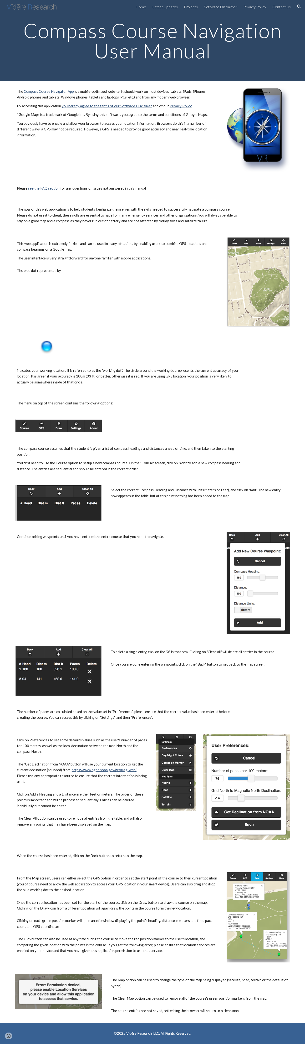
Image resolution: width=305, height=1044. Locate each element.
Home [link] (141, 7)
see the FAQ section (44, 188)
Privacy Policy (181, 106)
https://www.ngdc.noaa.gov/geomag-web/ (104, 770)
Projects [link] (191, 7)
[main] (152, 40)
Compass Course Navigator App (49, 91)
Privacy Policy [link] (255, 7)
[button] (299, 6)
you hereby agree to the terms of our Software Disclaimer (107, 106)
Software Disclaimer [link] (220, 7)
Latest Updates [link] (165, 7)
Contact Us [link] (281, 7)
